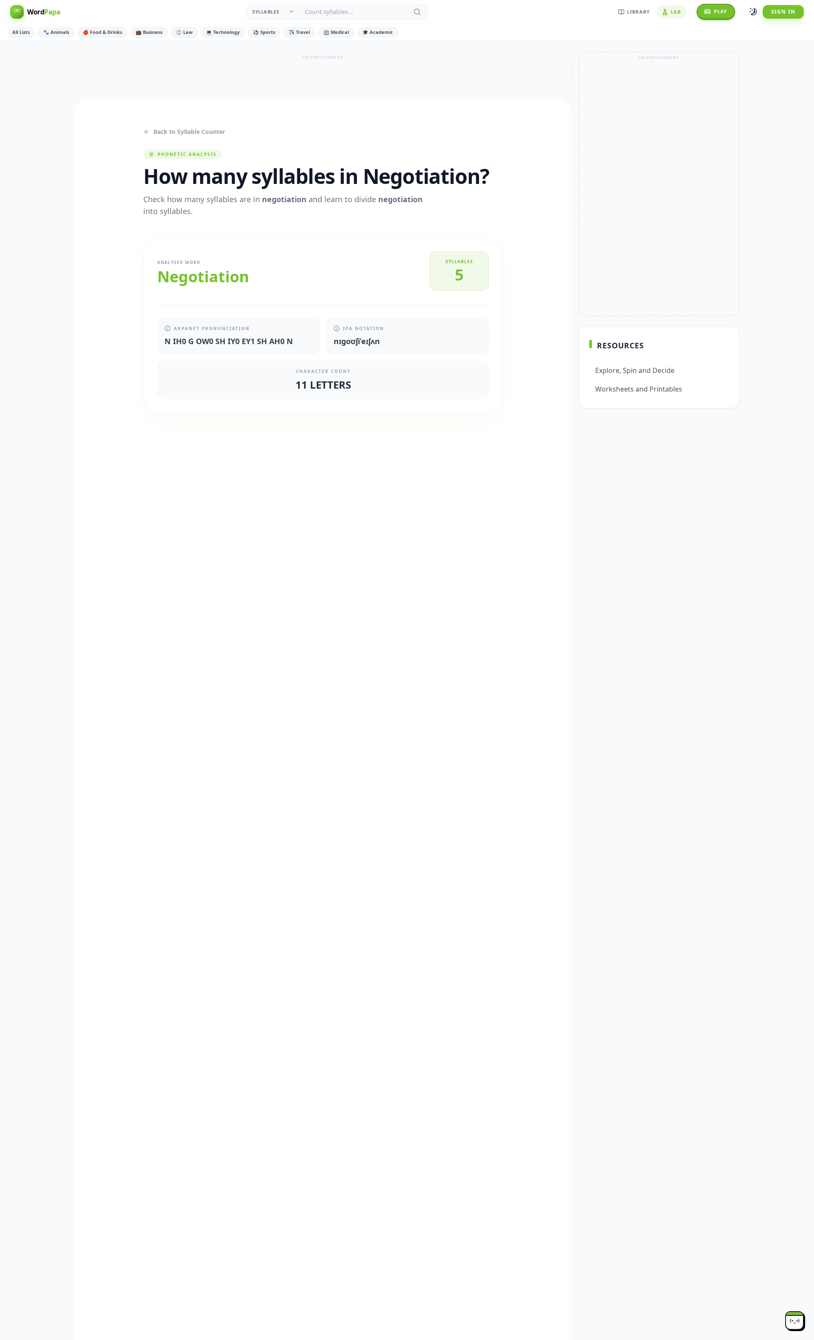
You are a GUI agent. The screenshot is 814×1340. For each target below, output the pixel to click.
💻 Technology (223, 32)
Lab (676, 11)
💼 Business (149, 32)
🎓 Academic (377, 32)
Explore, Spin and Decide (635, 370)
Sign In (783, 11)
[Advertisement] (323, 71)
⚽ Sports (264, 32)
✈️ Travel (299, 32)
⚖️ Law (184, 32)
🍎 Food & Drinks (102, 32)
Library (638, 11)
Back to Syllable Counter (189, 132)
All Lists (21, 32)
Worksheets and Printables (638, 389)
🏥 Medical (336, 32)
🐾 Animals (56, 32)
